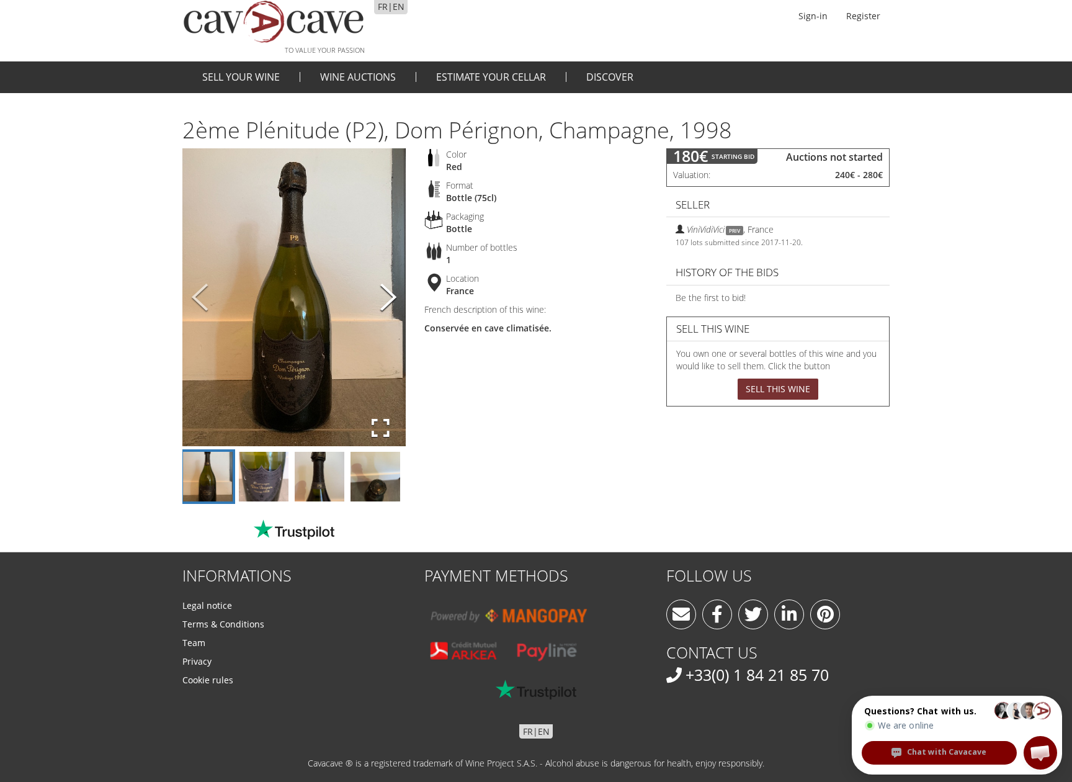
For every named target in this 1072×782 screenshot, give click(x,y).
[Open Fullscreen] (380, 428)
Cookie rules (207, 680)
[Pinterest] (825, 614)
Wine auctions (358, 77)
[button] (1040, 753)
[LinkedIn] (789, 614)
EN (398, 6)
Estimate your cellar (491, 77)
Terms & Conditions (223, 624)
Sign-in (813, 16)
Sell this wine (778, 389)
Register (863, 16)
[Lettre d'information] (681, 614)
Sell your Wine (241, 77)
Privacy (197, 661)
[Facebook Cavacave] (717, 614)
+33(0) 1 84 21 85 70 (757, 674)
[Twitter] (753, 614)
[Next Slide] (388, 297)
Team (193, 643)
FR (383, 6)
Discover (609, 77)
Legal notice (207, 605)
